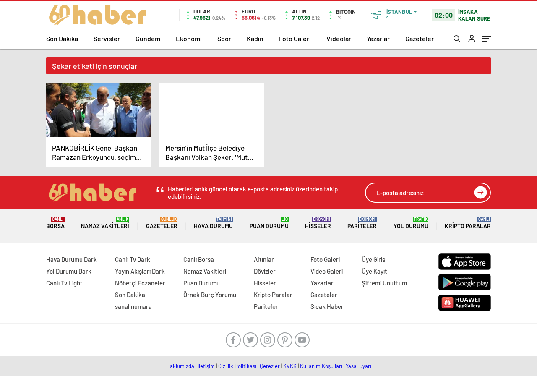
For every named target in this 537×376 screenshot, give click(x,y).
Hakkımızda (180, 366)
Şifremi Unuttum (384, 283)
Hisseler (318, 223)
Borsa (55, 223)
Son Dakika (62, 38)
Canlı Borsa (198, 259)
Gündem (148, 38)
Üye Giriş (373, 259)
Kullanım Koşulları (321, 366)
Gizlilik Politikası (237, 366)
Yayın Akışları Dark (140, 271)
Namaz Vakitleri (105, 223)
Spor (224, 38)
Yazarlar (378, 38)
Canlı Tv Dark (132, 259)
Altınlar (264, 259)
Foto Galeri (295, 38)
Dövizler (265, 271)
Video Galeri (326, 271)
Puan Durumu (269, 223)
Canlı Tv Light (64, 283)
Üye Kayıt (374, 271)
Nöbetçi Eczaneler (140, 283)
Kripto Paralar (468, 223)
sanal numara (133, 306)
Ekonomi (189, 38)
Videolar (338, 38)
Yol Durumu (411, 223)
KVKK (290, 366)
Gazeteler (419, 38)
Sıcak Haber (327, 306)
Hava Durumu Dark (71, 259)
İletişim (206, 366)
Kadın (255, 38)
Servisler (107, 38)
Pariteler (362, 223)
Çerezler (270, 366)
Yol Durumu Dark (68, 271)
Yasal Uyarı (358, 366)
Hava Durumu (213, 223)
